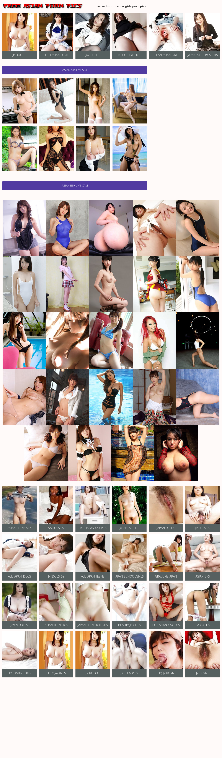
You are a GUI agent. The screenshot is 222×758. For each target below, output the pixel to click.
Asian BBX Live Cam (75, 185)
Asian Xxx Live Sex (74, 70)
